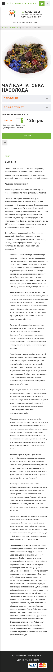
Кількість (8, 120)
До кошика (26, 136)
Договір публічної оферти (28, 660)
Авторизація (27, 22)
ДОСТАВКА (17, 22)
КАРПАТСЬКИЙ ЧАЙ (12, 27)
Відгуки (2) (10, 162)
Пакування (11, 98)
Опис (7, 156)
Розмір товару (14, 107)
